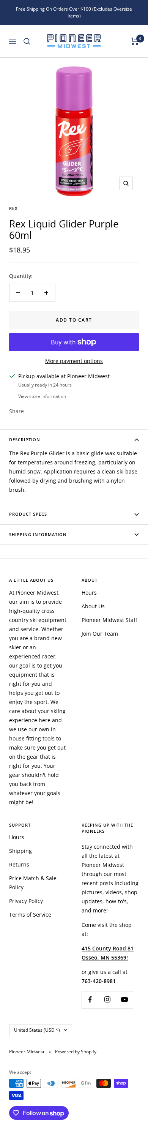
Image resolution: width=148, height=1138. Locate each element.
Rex (13, 208)
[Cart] (135, 41)
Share (16, 411)
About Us (93, 606)
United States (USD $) (37, 1030)
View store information (42, 396)
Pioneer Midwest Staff (109, 619)
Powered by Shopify (75, 1051)
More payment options (74, 361)
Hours (89, 592)
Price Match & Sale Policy (33, 882)
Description (24, 439)
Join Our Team (100, 633)
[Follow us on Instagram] (107, 999)
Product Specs (28, 514)
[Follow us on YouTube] (124, 999)
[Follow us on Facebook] (90, 999)
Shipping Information (38, 534)
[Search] (27, 41)
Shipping (20, 850)
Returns (19, 864)
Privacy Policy (26, 900)
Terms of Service (30, 914)
